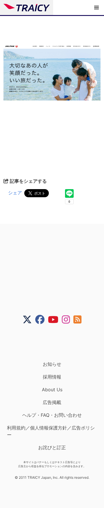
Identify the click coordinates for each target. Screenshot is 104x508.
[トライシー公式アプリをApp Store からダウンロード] (55, 342)
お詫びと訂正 (52, 447)
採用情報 (52, 377)
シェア (15, 192)
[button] (96, 7)
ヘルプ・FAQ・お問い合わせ (52, 415)
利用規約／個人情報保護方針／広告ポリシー (51, 431)
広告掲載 (52, 402)
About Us (52, 389)
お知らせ (52, 364)
